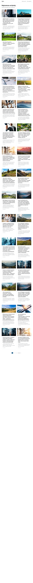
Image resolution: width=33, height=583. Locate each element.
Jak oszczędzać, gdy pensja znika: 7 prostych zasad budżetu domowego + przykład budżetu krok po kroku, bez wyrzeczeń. (24, 180)
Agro (3, 1)
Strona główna (29, 1)
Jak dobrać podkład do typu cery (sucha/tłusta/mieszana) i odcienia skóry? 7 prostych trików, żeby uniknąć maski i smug (24, 340)
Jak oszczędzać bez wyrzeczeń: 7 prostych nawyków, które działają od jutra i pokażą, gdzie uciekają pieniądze (8, 294)
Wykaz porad (24, 1)
